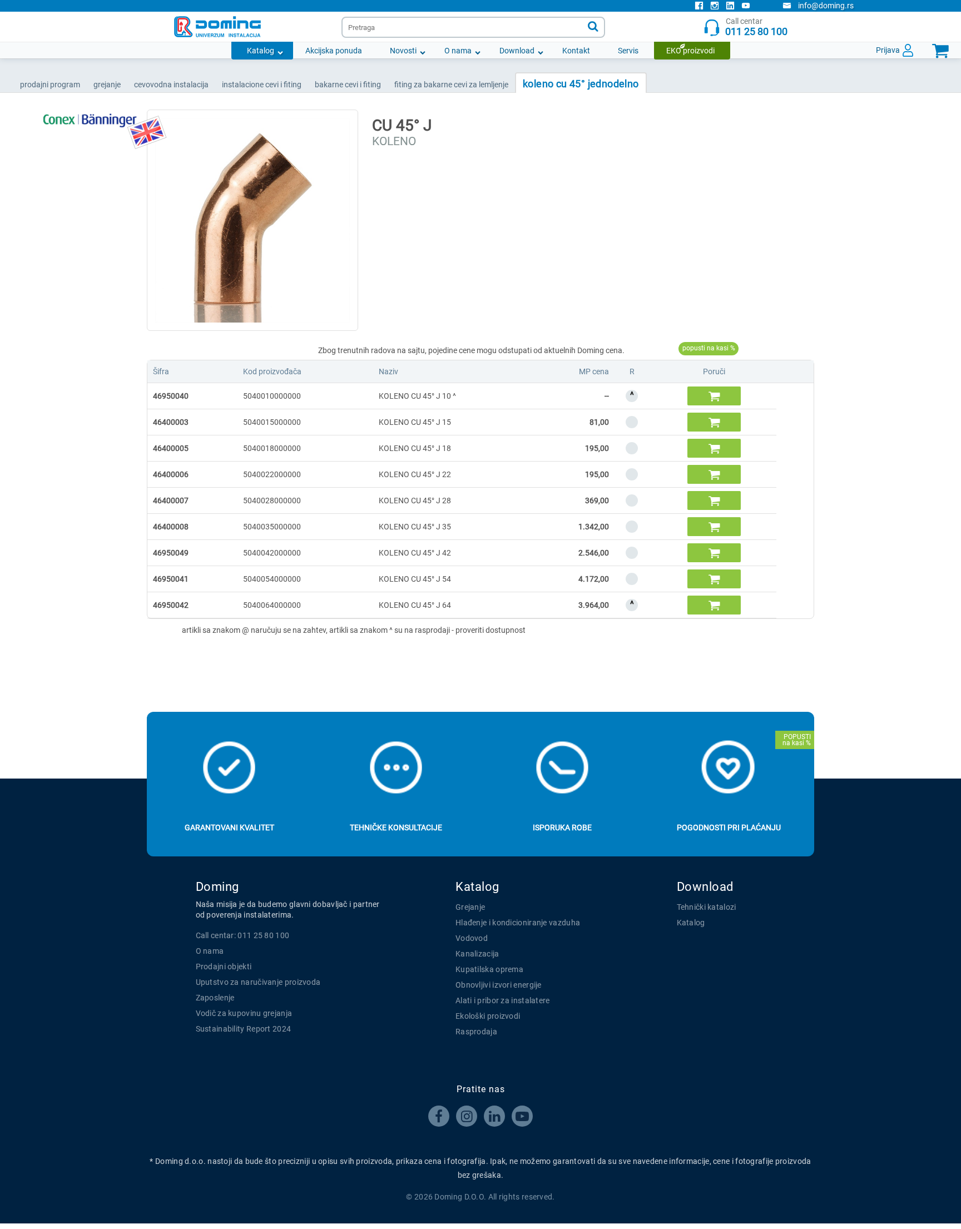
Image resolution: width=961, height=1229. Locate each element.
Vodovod (471, 938)
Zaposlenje (215, 997)
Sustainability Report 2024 (243, 1028)
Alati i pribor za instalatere (502, 1000)
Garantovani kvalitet (229, 827)
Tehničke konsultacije (396, 827)
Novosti (403, 50)
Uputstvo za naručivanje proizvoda (258, 982)
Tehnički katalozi (706, 907)
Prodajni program (50, 84)
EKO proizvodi (690, 50)
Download (516, 50)
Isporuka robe (562, 827)
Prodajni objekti (224, 966)
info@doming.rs (826, 5)
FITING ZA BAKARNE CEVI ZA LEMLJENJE (451, 84)
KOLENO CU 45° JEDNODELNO (581, 84)
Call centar (756, 27)
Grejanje (470, 907)
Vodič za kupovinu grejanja (244, 1013)
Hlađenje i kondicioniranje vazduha (517, 922)
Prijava (888, 50)
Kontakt (576, 50)
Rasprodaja (476, 1031)
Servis (628, 50)
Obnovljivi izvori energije (498, 984)
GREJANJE (107, 84)
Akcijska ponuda (333, 50)
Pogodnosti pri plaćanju (729, 827)
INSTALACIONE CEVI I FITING (261, 84)
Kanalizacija (477, 953)
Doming (217, 887)
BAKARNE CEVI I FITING (348, 84)
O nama (458, 50)
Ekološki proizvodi (487, 1016)
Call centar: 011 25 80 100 (243, 935)
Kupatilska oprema (489, 969)
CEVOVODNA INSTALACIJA (171, 84)
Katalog (260, 50)
